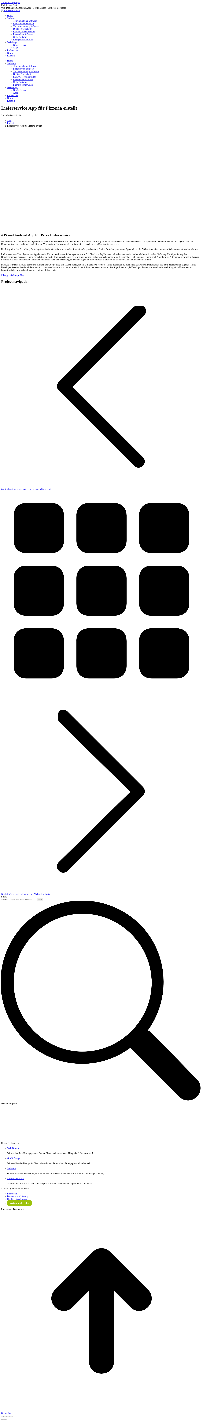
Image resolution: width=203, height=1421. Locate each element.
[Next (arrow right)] (5, 1419)
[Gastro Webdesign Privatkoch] (121, 1122)
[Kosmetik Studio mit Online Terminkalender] (28, 1122)
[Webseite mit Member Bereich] (10, 1140)
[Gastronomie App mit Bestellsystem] (84, 1122)
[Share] (5, 1416)
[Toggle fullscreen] (8, 1416)
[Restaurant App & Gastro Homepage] (102, 1122)
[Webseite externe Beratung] (28, 1140)
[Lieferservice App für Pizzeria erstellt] (157, 1122)
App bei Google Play (14, 275)
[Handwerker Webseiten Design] (139, 1122)
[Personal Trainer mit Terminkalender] (65, 1122)
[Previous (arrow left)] (2, 1419)
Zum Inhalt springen (10, 2)
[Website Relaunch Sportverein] (176, 1122)
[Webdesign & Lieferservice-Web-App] (10, 1122)
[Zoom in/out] (11, 1416)
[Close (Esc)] (2, 1416)
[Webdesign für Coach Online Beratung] (47, 1122)
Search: (4, 899)
